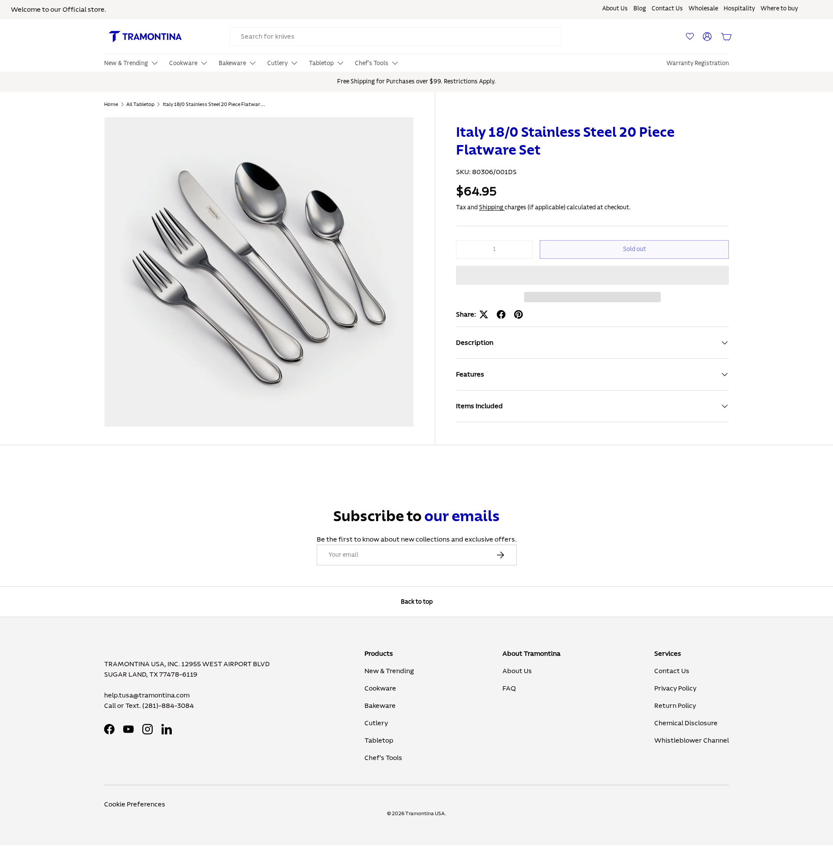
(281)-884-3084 (168, 705)
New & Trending (389, 671)
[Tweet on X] (483, 314)
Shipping (492, 207)
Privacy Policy (675, 688)
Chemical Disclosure (686, 723)
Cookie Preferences (134, 804)
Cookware (380, 688)
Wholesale (703, 9)
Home (111, 104)
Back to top (417, 601)
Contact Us (667, 9)
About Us (615, 9)
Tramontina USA (425, 813)
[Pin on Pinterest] (518, 314)
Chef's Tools (383, 757)
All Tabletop (140, 104)
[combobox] (396, 36)
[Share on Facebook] (501, 314)
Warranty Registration (697, 63)
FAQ (509, 688)
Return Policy (675, 705)
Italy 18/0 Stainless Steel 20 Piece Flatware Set (215, 104)
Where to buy (779, 9)
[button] (592, 275)
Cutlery (376, 723)
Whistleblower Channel (691, 740)
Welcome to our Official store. (58, 9)
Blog (639, 9)
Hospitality (739, 9)
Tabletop (379, 740)
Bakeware (380, 705)
